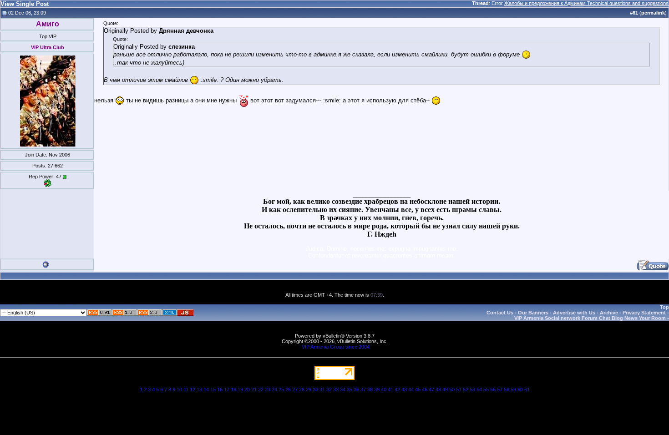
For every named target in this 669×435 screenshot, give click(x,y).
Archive (609, 312)
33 (336, 389)
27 (295, 389)
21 (254, 389)
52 (465, 389)
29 (308, 389)
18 (233, 389)
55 (486, 389)
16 (220, 389)
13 (199, 389)
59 (513, 389)
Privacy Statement (644, 312)
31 (322, 389)
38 (370, 389)
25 (281, 389)
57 (499, 389)
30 (315, 389)
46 (424, 389)
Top (664, 307)
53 (472, 389)
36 (356, 389)
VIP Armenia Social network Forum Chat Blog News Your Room (590, 318)
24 (274, 389)
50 (452, 389)
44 (411, 389)
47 (431, 389)
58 (506, 389)
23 (267, 389)
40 (383, 389)
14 (206, 389)
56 (493, 389)
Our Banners (533, 312)
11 (185, 389)
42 (397, 389)
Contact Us (500, 312)
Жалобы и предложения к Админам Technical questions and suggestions (586, 3)
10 (179, 389)
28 (301, 389)
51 (458, 389)
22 (261, 389)
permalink (653, 12)
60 (520, 389)
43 (404, 389)
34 (342, 389)
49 (445, 389)
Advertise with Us (574, 312)
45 (418, 389)
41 (390, 389)
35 (349, 389)
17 (226, 389)
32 (329, 389)
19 (240, 389)
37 (363, 389)
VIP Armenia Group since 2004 (336, 346)
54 (479, 389)
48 (438, 389)
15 (213, 389)
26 (288, 389)
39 (377, 389)
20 (247, 389)
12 (192, 389)
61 (527, 389)
